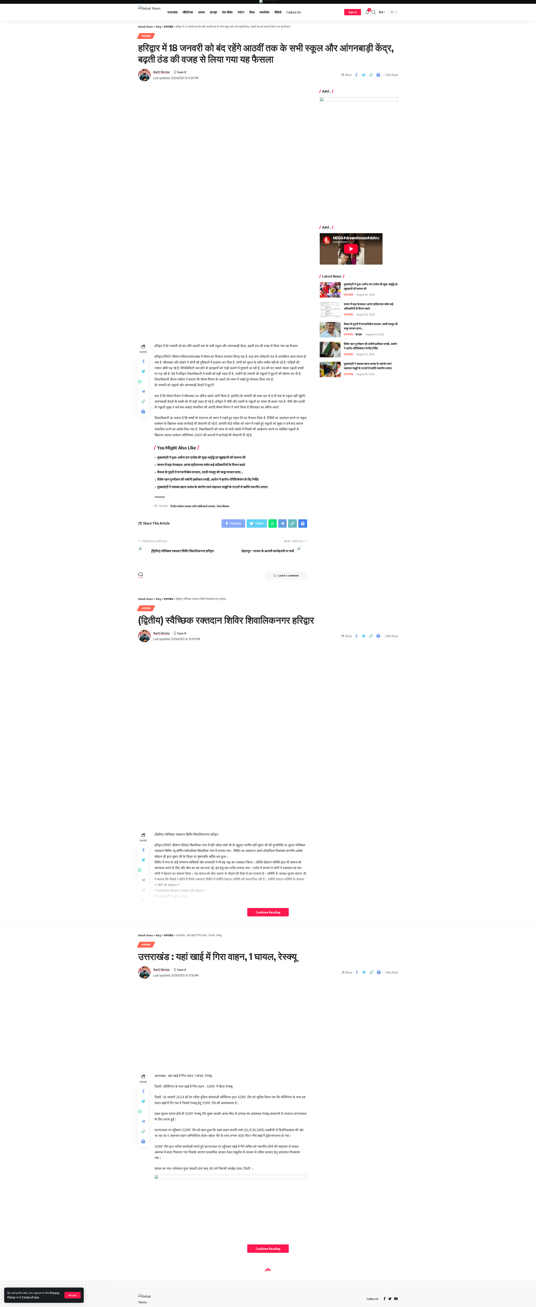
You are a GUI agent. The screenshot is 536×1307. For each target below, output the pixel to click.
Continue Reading (268, 912)
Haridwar (223, 506)
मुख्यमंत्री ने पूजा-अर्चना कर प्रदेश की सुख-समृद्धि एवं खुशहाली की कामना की (201, 457)
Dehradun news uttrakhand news (192, 506)
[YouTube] (396, 1299)
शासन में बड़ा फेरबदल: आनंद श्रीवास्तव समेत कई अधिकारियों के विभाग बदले (201, 465)
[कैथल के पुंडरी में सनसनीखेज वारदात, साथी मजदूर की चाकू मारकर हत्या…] (330, 330)
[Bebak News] (149, 12)
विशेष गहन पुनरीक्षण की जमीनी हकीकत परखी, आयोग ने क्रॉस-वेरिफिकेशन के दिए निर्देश (208, 479)
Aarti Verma (161, 72)
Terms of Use (30, 1297)
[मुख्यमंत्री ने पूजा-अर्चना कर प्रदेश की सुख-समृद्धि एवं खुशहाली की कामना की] (330, 290)
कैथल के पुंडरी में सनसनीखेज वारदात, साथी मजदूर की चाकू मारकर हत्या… (200, 472)
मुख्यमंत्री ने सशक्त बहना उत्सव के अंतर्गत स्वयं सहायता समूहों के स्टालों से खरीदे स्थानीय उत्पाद (212, 487)
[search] (373, 12)
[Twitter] (390, 1299)
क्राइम (358, 334)
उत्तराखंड (146, 35)
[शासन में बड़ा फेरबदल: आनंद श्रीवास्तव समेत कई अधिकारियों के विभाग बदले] (330, 310)
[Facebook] (385, 1299)
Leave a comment (288, 575)
